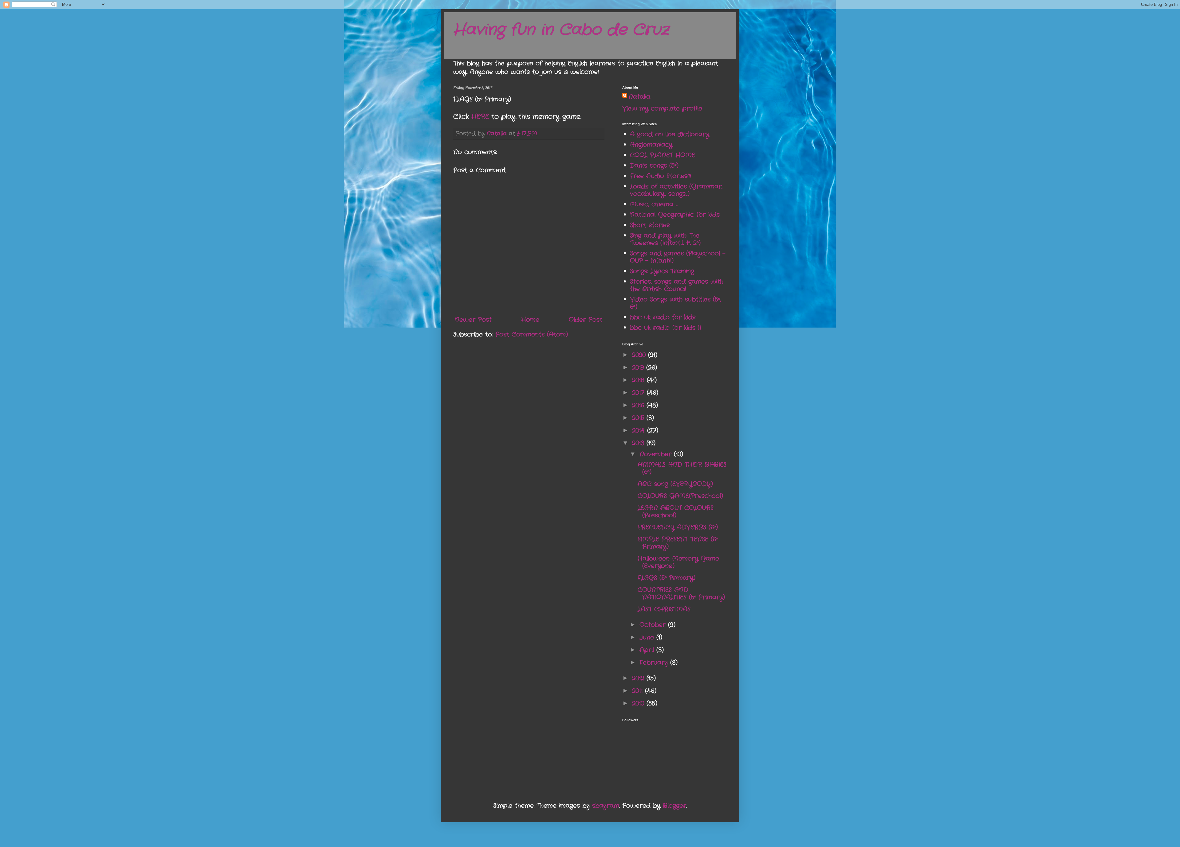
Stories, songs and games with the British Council (676, 285)
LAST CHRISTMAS (664, 609)
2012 (639, 678)
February (654, 662)
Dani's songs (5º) (654, 165)
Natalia (639, 97)
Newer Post (473, 319)
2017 (639, 392)
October (653, 624)
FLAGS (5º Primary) (666, 577)
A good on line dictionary (669, 134)
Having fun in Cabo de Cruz (561, 30)
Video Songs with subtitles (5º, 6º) (675, 303)
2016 (639, 405)
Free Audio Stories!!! (660, 176)
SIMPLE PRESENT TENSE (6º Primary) (678, 543)
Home (530, 319)
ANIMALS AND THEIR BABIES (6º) (682, 468)
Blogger (674, 805)
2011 (638, 690)
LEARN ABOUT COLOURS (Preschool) (676, 511)
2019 (639, 367)
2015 (639, 418)
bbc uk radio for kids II (665, 327)
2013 (639, 443)
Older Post (585, 319)
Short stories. (650, 225)
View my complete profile (662, 108)
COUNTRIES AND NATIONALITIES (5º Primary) (681, 593)
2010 (639, 703)
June (647, 637)
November (656, 454)
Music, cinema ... (654, 204)
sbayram (605, 805)
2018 (639, 380)
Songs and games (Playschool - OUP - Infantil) (678, 257)
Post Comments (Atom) (531, 334)
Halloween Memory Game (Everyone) (678, 562)
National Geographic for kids (675, 214)
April (647, 650)
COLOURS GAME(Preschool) (680, 495)
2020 (640, 355)
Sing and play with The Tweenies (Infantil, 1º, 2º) (665, 239)
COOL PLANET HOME (662, 155)
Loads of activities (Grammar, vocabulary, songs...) (676, 190)
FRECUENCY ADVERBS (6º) (678, 527)
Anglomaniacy (651, 144)
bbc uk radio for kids (662, 317)
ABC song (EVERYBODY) (675, 484)
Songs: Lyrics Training (662, 271)
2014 (639, 430)
